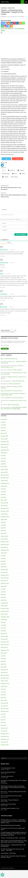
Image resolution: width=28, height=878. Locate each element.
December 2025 (5, 441)
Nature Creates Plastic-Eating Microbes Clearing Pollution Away (13, 195)
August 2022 (4, 553)
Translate (12, 331)
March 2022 (4, 566)
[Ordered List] (9, 219)
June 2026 (3, 425)
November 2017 (5, 711)
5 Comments (21, 16)
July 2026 (3, 422)
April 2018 (3, 697)
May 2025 (3, 461)
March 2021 (4, 600)
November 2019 (5, 644)
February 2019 (4, 669)
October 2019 (4, 647)
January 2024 (4, 505)
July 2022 (3, 555)
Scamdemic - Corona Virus (8, 8)
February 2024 (4, 502)
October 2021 (4, 580)
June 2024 (3, 491)
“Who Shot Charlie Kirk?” (18, 381)
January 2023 (4, 539)
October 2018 (4, 680)
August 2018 (4, 686)
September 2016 (5, 739)
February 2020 (4, 636)
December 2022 (5, 541)
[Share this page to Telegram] (2, 165)
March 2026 (4, 433)
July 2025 (3, 455)
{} (18, 219)
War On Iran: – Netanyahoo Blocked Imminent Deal (13, 791)
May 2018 (3, 694)
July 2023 (3, 522)
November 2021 (5, 578)
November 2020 (5, 611)
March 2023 (4, 533)
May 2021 (3, 594)
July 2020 (3, 622)
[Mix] (20, 23)
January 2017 (4, 731)
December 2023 (5, 508)
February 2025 (4, 469)
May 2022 (3, 561)
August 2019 (4, 653)
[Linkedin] (11, 23)
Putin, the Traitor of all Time (15, 369)
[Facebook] (2, 23)
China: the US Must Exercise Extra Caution (11, 795)
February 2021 (4, 603)
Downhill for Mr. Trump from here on (14, 390)
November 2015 (5, 744)
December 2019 (5, 642)
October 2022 (4, 547)
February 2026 (4, 436)
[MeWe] (17, 23)
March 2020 (4, 633)
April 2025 (3, 463)
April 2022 (3, 564)
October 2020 (4, 614)
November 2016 (5, 736)
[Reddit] (8, 23)
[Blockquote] (13, 219)
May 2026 (3, 427)
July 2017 (3, 714)
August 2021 (4, 586)
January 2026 (4, 438)
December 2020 (5, 608)
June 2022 (3, 558)
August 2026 (4, 419)
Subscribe (5, 348)
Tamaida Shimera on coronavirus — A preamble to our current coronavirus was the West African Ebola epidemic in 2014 (13, 821)
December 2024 (5, 475)
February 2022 (4, 569)
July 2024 (3, 489)
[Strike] (7, 219)
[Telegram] (8, 26)
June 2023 (3, 525)
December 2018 (5, 675)
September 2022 (5, 550)
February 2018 (4, 703)
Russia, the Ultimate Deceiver (8, 772)
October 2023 (4, 514)
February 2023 (4, 536)
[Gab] (2, 26)
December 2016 (5, 733)
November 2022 (5, 544)
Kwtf (2, 358)
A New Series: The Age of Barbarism (10, 800)
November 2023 (5, 511)
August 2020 (4, 619)
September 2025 (5, 450)
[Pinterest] (14, 23)
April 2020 (3, 630)
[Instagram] (5, 26)
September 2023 (5, 516)
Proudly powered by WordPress (7, 868)
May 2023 (3, 527)
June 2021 (3, 591)
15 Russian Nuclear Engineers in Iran (10, 808)
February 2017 (4, 728)
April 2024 (3, 497)
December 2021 (5, 575)
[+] (20, 219)
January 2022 (4, 572)
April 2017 (3, 722)
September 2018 (5, 683)
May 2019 (3, 661)
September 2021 (5, 583)
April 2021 (3, 597)
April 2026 (3, 430)
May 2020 (3, 628)
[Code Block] (14, 219)
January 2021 (4, 605)
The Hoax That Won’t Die (11, 358)
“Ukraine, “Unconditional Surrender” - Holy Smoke (13, 838)
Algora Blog (5, 2)
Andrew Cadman (7, 28)
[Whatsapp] (23, 23)
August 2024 (4, 486)
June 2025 (3, 458)
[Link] (16, 219)
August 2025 (4, 452)
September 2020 (5, 616)
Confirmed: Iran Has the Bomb (8, 804)
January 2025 (4, 472)
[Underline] (5, 219)
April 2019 (3, 664)
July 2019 (3, 655)
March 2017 (4, 725)
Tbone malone (4, 393)
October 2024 (4, 480)
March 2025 (4, 466)
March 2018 (4, 700)
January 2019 (4, 672)
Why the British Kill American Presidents (10, 825)
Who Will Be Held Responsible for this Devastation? (11, 187)
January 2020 (4, 639)
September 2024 (5, 483)
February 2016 (4, 742)
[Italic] (3, 219)
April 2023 (3, 530)
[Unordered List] (11, 219)
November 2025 (5, 444)
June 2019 (3, 658)
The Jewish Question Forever (8, 768)
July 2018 (3, 689)
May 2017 (3, 719)
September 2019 (5, 650)
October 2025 (4, 447)
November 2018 (5, 678)
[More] (11, 26)
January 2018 (4, 705)
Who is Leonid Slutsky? (13, 404)
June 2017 (3, 717)
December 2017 (5, 708)
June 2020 (3, 625)
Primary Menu (26, 2)
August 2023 (4, 519)
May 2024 (3, 494)
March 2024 (4, 500)
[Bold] (1, 219)
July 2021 (3, 589)
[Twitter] (5, 23)
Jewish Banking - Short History (8, 853)
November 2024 (5, 477)
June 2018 (3, 692)
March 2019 (4, 667)
